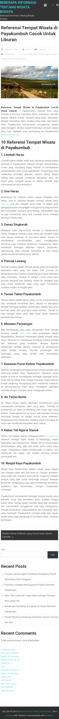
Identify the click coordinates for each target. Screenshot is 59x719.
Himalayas (9, 715)
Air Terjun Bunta (26, 54)
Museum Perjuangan (41, 54)
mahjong (5, 663)
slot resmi (6, 676)
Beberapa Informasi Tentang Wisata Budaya (18, 7)
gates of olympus (10, 656)
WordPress (49, 715)
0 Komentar (42, 50)
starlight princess (10, 670)
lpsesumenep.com (10, 134)
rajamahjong (7, 690)
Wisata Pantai (9, 54)
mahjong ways (8, 649)
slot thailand (7, 687)
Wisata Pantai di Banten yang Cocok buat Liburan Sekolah (27, 535)
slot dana (25, 333)
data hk (5, 204)
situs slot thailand (10, 652)
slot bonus (6, 680)
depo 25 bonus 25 (10, 659)
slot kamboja (51, 436)
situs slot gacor (9, 683)
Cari (3, 549)
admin (27, 50)
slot (3, 666)
